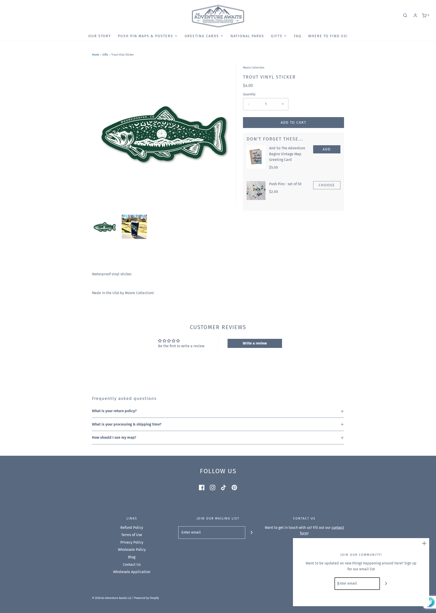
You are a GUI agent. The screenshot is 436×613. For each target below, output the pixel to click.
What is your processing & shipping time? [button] (126, 424)
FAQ (297, 36)
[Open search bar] (405, 15)
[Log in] (415, 15)
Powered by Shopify (146, 598)
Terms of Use (131, 535)
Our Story (99, 36)
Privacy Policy (131, 542)
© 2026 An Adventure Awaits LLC (112, 598)
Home (95, 54)
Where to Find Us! (328, 36)
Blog (131, 557)
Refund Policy (131, 527)
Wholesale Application (131, 572)
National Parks (247, 36)
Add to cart (293, 122)
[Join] (251, 532)
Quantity (249, 94)
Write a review (255, 343)
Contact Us (132, 564)
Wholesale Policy (132, 549)
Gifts (105, 54)
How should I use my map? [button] (114, 437)
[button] (104, 227)
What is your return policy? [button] (114, 411)
